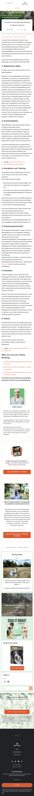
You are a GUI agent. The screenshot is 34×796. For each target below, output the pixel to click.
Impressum (20, 766)
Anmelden (17, 785)
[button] (3, 793)
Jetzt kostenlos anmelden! (17, 711)
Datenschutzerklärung (17, 723)
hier (29, 222)
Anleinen (4, 264)
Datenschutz (14, 766)
